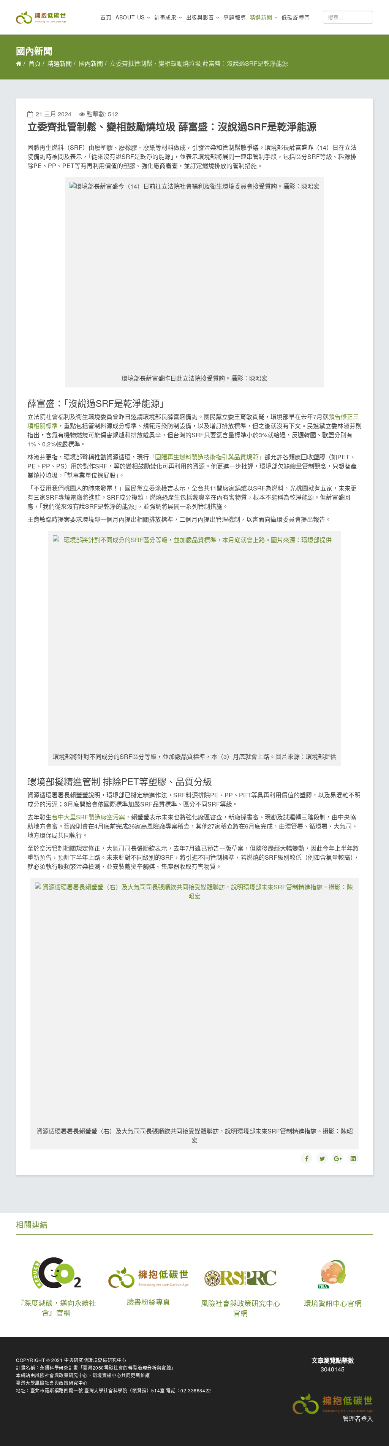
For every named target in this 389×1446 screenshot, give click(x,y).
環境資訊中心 (107, 1375)
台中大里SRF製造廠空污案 (88, 817)
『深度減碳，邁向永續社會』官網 (56, 1307)
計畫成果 (165, 17)
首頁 (106, 17)
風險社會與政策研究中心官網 (240, 1308)
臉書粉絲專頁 (148, 1301)
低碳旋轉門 (295, 17)
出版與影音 (200, 17)
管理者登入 (358, 1418)
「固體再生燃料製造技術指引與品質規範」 (206, 456)
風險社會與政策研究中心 (61, 1375)
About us (130, 17)
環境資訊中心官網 (333, 1303)
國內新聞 (91, 63)
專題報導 (234, 17)
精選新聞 (261, 17)
